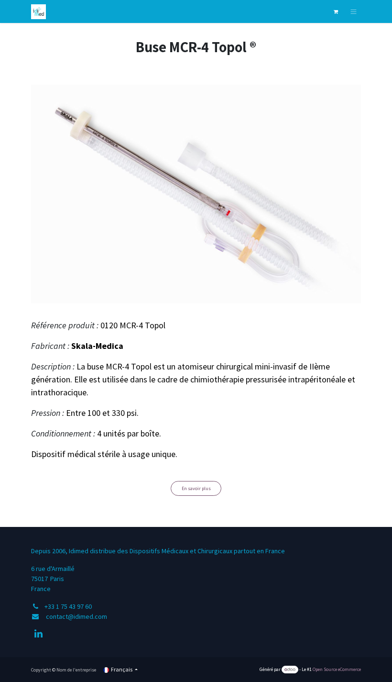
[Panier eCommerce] (335, 11)
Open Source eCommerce (337, 669)
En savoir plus (196, 488)
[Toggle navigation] (353, 11)
